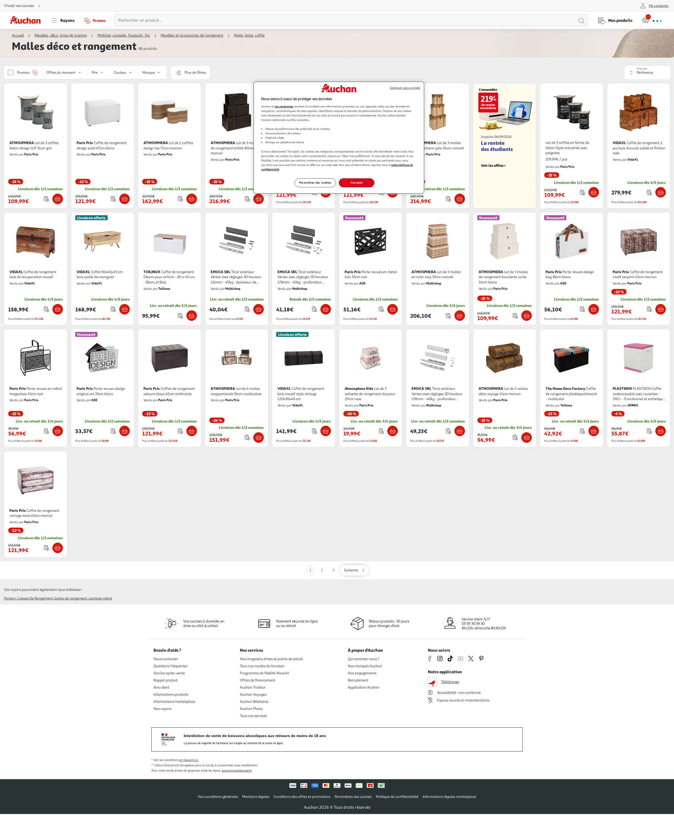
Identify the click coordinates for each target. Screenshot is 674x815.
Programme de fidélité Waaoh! (264, 673)
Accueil (18, 35)
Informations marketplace (174, 701)
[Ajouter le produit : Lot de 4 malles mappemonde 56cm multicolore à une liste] (247, 437)
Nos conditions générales (218, 796)
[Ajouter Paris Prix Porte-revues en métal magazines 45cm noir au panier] (57, 431)
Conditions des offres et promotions (302, 796)
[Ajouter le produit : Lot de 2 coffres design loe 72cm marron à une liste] (180, 198)
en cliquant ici (188, 760)
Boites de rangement (70, 598)
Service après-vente (169, 673)
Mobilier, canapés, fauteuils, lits (123, 35)
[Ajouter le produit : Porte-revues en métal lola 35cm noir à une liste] (381, 309)
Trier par (642, 68)
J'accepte (356, 182)
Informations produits (170, 694)
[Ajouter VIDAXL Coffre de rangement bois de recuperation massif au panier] (57, 309)
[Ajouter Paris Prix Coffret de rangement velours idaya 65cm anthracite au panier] (191, 431)
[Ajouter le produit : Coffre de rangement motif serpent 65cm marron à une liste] (649, 309)
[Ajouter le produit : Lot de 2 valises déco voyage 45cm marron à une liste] (515, 437)
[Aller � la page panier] (652, 20)
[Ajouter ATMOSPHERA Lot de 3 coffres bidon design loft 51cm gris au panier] (57, 199)
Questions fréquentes (170, 666)
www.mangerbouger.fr (237, 771)
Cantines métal (100, 598)
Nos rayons (162, 708)
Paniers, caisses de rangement (28, 598)
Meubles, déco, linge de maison (60, 35)
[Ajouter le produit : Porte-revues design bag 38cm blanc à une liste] (582, 309)
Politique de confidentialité (397, 796)
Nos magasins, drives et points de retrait (271, 659)
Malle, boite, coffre (249, 35)
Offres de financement (257, 680)
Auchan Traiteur (253, 687)
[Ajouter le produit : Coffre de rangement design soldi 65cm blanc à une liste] (113, 198)
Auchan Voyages (253, 694)
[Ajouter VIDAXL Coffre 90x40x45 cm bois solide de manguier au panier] (124, 309)
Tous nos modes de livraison (262, 666)
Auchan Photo (251, 708)
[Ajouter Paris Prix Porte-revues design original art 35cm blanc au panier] (124, 431)
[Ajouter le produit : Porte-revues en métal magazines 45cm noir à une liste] (46, 431)
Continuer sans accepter (405, 88)
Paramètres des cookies (315, 182)
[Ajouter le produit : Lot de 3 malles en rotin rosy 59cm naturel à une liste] (448, 315)
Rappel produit (165, 680)
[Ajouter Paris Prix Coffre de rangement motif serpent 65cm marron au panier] (660, 309)
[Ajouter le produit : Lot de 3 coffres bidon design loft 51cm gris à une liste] (46, 198)
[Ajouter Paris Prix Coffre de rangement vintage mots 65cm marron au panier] (57, 548)
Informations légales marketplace (449, 796)
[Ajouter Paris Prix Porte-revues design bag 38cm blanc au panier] (593, 309)
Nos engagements (362, 673)
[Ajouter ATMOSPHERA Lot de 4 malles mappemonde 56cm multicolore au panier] (258, 437)
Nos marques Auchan (365, 666)
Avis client (161, 687)
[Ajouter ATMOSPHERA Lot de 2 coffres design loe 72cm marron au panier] (191, 199)
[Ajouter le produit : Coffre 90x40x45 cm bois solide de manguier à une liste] (113, 309)
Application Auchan (363, 687)
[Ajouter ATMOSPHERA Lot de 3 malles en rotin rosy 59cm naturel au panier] (459, 315)
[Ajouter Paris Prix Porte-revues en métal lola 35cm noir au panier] (392, 309)
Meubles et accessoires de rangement (192, 35)
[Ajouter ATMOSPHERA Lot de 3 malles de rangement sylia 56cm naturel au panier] (459, 199)
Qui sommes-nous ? (363, 659)
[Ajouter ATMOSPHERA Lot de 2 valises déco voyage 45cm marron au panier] (526, 437)
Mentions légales (255, 796)
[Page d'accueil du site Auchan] (27, 20)
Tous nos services (253, 716)
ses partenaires (284, 106)
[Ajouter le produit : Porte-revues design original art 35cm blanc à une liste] (113, 431)
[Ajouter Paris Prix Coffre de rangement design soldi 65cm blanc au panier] (124, 199)
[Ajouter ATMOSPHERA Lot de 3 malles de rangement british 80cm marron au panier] (258, 199)
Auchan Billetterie (254, 701)
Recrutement (358, 680)
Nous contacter (165, 659)
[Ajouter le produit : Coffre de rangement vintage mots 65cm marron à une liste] (46, 547)
